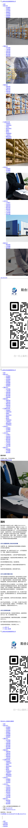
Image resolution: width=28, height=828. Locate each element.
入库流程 (8, 49)
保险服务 (8, 17)
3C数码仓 (8, 135)
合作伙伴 (8, 172)
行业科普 (8, 212)
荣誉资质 (8, 209)
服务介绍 (5, 374)
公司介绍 (5, 433)
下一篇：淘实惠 (7, 628)
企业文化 (8, 204)
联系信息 (8, 244)
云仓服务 (8, 7)
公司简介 (8, 202)
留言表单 (8, 248)
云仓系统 (8, 10)
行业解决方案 (6, 408)
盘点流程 (8, 54)
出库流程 (8, 51)
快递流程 (8, 55)
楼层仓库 (8, 89)
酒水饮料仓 (8, 128)
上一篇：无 (6, 627)
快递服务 (8, 9)
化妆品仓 (8, 123)
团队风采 (8, 207)
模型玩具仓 (8, 136)
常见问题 (8, 214)
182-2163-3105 (9, 807)
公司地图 (8, 246)
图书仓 (7, 131)
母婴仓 (7, 126)
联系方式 (5, 447)
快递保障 (8, 15)
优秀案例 (8, 168)
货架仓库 (8, 86)
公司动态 (8, 210)
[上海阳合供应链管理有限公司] (8, 1)
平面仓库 (8, 88)
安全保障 (8, 13)
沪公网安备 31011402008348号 (8, 813)
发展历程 (8, 206)
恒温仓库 (8, 91)
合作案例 (8, 170)
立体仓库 (8, 93)
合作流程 (8, 47)
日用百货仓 (8, 125)
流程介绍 (5, 387)
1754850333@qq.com (10, 809)
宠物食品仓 (8, 133)
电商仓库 (5, 398)
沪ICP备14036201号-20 (20, 813)
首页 (4, 372)
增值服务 (8, 12)
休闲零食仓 (8, 138)
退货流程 (8, 52)
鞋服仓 (7, 130)
